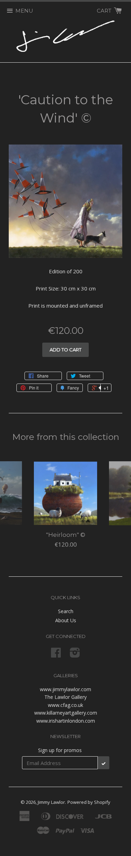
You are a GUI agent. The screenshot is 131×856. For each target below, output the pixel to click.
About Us (65, 620)
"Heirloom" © (65, 534)
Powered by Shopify (88, 802)
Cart (105, 10)
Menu (24, 10)
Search (65, 611)
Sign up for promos (60, 750)
